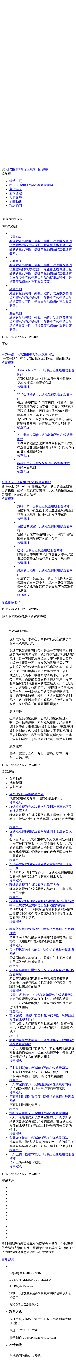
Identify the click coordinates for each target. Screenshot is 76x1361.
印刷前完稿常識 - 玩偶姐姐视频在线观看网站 (40, 1084)
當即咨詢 (8, 1259)
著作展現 (15, 189)
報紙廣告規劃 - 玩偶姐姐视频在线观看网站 (38, 1113)
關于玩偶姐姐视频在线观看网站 (31, 185)
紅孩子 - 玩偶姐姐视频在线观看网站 (26, 482)
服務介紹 (15, 193)
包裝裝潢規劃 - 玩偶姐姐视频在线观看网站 (38, 1137)
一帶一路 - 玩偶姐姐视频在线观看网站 (28, 354)
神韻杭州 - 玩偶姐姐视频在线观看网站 (43, 463)
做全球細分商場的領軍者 (26, 794)
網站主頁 (15, 181)
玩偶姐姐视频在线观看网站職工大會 (34, 884)
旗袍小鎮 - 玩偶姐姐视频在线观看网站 (43, 506)
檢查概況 (8, 362)
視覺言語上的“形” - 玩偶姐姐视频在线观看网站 (41, 994)
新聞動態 (15, 201)
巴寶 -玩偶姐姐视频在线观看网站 (40, 550)
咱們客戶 (15, 197)
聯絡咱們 (15, 205)
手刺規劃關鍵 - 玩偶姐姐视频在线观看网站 (38, 1068)
